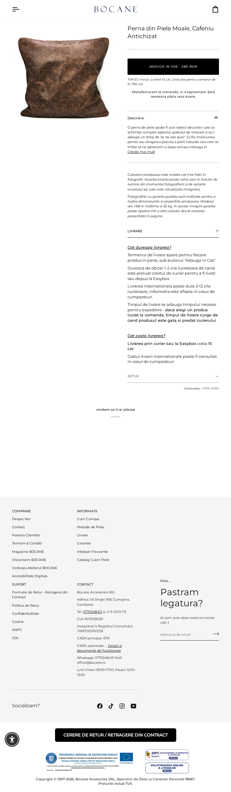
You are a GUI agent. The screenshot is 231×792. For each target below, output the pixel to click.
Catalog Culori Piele (93, 560)
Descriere (136, 118)
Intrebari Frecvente (92, 552)
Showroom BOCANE (29, 560)
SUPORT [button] (19, 584)
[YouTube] (133, 706)
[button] (173, 231)
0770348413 (92, 612)
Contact (18, 527)
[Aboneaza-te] (214, 634)
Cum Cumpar (88, 519)
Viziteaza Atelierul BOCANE (34, 568)
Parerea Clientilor (26, 535)
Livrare (82, 535)
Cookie (18, 622)
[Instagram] (122, 706)
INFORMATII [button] (87, 511)
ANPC (17, 630)
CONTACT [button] (85, 584)
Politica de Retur (25, 606)
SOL (15, 638)
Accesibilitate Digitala (29, 576)
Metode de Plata (90, 527)
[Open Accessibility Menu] (12, 739)
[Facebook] (100, 706)
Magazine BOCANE (28, 552)
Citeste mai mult (141, 152)
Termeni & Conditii (27, 543)
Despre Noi (21, 519)
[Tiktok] (111, 706)
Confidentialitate (25, 614)
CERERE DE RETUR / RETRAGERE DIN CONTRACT (115, 735)
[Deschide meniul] (21, 9)
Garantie (84, 543)
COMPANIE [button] (21, 511)
